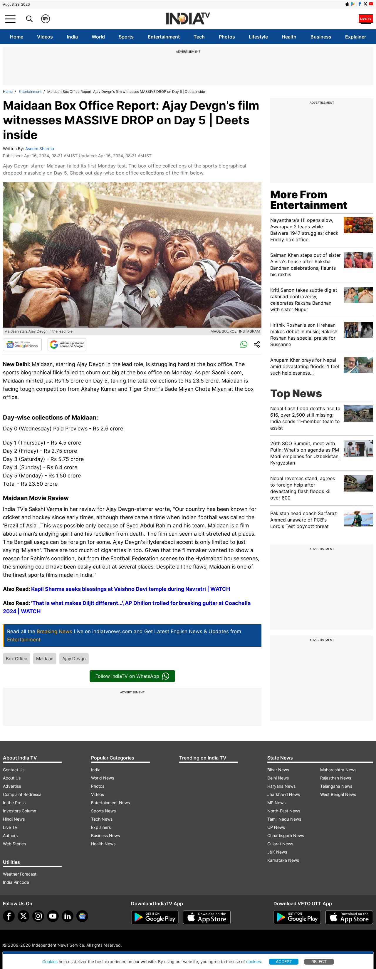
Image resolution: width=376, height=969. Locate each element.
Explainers (101, 827)
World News (102, 777)
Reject (319, 961)
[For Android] (297, 917)
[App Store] (207, 917)
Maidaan (44, 658)
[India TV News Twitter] (365, 4)
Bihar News (278, 769)
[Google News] (22, 344)
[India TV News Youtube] (371, 4)
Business (320, 37)
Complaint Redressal (22, 794)
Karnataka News (283, 860)
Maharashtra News (338, 769)
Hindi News (14, 819)
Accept (284, 961)
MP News (276, 802)
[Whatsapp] (243, 344)
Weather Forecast (19, 873)
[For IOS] (349, 917)
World (98, 37)
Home (16, 37)
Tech (199, 37)
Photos (227, 37)
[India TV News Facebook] (360, 4)
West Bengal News (338, 794)
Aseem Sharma (39, 148)
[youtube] (53, 916)
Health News (103, 843)
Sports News (103, 810)
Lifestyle (258, 37)
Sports (126, 37)
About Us (12, 777)
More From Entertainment (309, 200)
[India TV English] (188, 19)
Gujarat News (280, 843)
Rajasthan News (335, 777)
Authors (10, 835)
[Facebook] (9, 916)
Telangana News (336, 786)
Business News (105, 835)
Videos (45, 37)
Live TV (10, 827)
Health (289, 37)
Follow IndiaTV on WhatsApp (127, 676)
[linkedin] (67, 916)
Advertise (12, 786)
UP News (276, 827)
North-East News (283, 810)
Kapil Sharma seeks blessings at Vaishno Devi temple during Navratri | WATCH (130, 589)
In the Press (14, 802)
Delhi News (278, 777)
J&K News (277, 851)
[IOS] (347, 4)
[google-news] (82, 916)
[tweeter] (23, 916)
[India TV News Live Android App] (155, 917)
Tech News (102, 819)
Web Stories (14, 843)
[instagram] (38, 916)
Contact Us (13, 769)
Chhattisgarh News (285, 835)
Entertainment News (110, 802)
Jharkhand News (283, 794)
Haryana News (281, 786)
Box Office (16, 658)
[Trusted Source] (67, 344)
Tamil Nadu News (284, 819)
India (72, 37)
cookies (253, 961)
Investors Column (19, 810)
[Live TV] (366, 18)
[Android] (353, 4)
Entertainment (164, 37)
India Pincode (16, 882)
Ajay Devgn (74, 658)
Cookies (50, 961)
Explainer (355, 37)
